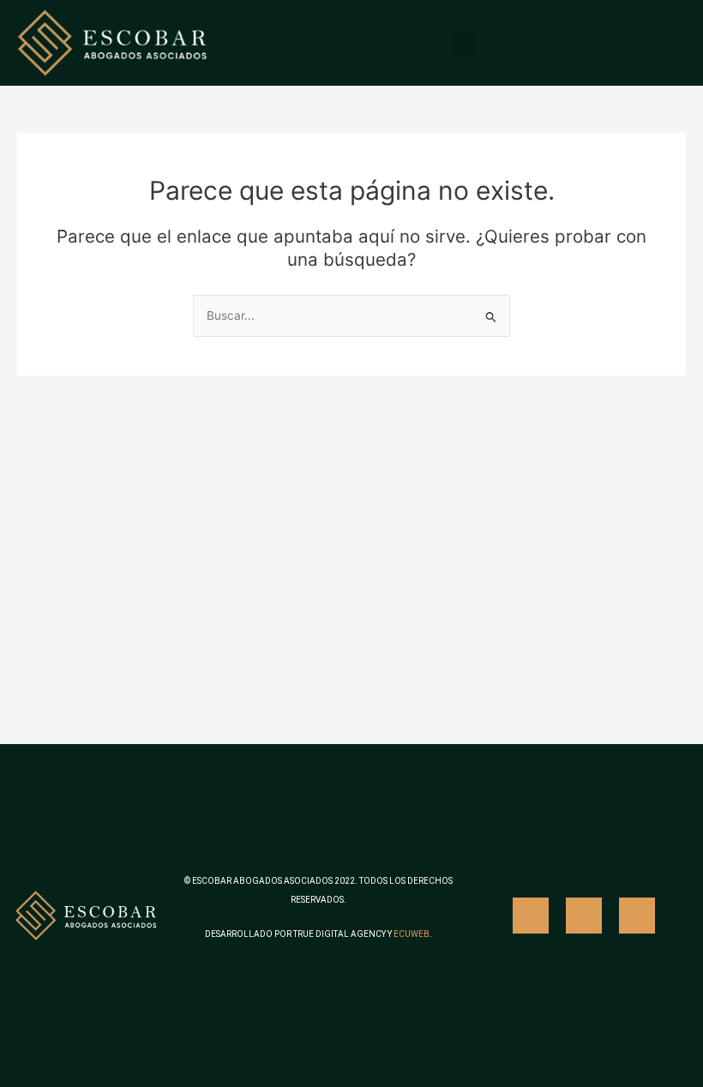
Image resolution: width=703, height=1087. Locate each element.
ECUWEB (412, 934)
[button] (464, 43)
